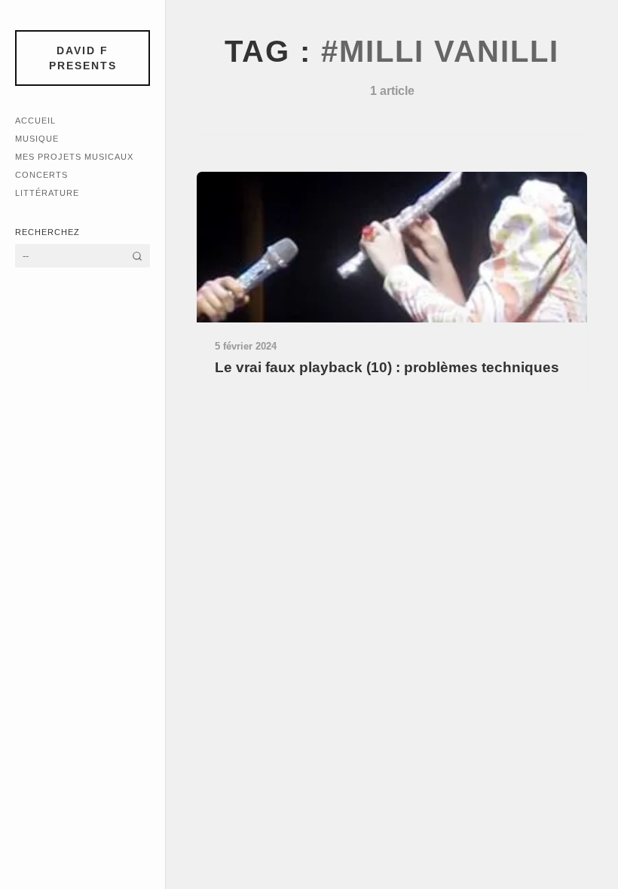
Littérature (47, 192)
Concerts (41, 174)
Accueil (35, 120)
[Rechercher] (137, 255)
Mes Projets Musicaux (74, 156)
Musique (37, 138)
